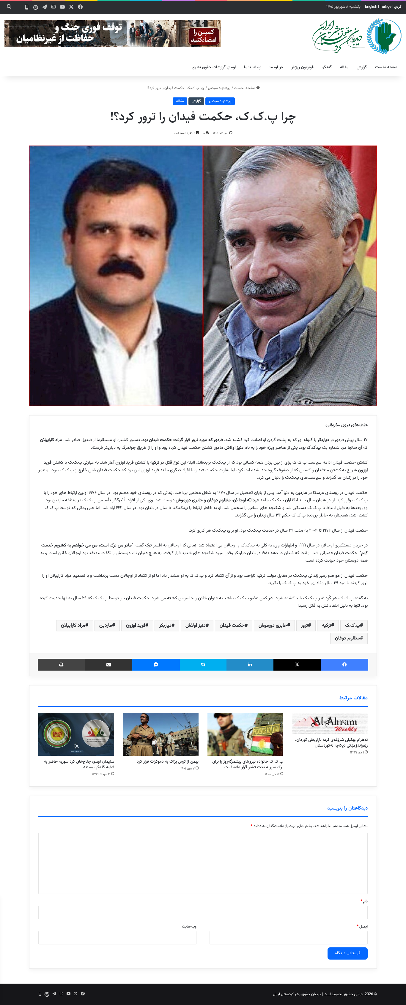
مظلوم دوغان (347, 638)
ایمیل (362, 927)
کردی (398, 7)
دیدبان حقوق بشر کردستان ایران (297, 994)
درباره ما (276, 67)
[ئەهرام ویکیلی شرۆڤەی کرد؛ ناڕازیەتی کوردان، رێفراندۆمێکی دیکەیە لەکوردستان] (330, 723)
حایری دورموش (273, 625)
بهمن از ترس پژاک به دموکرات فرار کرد (168, 761)
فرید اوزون (135, 625)
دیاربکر (165, 625)
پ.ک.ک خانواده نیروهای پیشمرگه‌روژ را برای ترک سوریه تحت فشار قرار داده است (247, 764)
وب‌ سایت (189, 927)
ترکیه (326, 625)
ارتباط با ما (252, 67)
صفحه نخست (386, 67)
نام (364, 901)
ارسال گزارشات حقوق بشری (214, 67)
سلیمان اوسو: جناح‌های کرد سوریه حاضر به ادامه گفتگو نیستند (79, 764)
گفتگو (327, 67)
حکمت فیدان (232, 625)
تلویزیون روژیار (302, 67)
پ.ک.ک (352, 625)
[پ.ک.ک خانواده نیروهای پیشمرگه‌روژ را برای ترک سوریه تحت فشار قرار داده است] (245, 734)
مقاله (344, 67)
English (371, 7)
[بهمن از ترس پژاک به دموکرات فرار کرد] (161, 734)
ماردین (105, 625)
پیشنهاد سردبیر (219, 88)
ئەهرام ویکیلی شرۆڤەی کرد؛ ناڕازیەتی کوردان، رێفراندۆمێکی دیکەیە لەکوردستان (331, 743)
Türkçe (385, 7)
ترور (304, 625)
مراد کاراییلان (73, 625)
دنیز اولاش (195, 625)
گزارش (362, 67)
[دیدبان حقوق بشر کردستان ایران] (357, 36)
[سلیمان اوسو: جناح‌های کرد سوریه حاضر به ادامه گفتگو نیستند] (76, 734)
